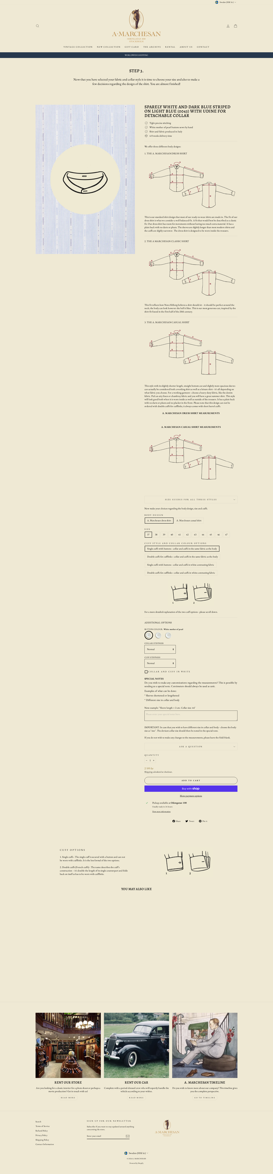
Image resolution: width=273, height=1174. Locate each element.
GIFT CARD (132, 47)
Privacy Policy (41, 1135)
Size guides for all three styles (191, 499)
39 (164, 534)
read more (68, 1098)
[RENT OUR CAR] (136, 1045)
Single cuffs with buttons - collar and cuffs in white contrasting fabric (180, 564)
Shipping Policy (42, 1139)
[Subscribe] (128, 1136)
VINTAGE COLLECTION (78, 47)
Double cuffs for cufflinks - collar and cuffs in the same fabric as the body (182, 556)
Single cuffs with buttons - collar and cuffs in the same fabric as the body (182, 548)
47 (226, 534)
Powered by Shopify (137, 1163)
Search (38, 1121)
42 (187, 534)
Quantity (151, 755)
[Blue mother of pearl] (168, 635)
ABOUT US (186, 47)
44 (203, 534)
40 (172, 534)
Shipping (148, 771)
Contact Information (45, 1144)
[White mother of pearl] (148, 635)
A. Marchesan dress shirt (159, 520)
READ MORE (136, 1098)
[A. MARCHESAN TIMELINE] (204, 1045)
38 (156, 534)
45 (211, 534)
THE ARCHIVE (152, 47)
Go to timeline (204, 1098)
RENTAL (170, 47)
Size (147, 529)
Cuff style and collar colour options (175, 543)
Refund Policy (42, 1130)
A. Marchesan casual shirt (188, 520)
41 (179, 534)
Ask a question (191, 746)
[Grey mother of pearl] (158, 635)
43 (195, 534)
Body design (154, 515)
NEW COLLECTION (108, 47)
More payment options (191, 795)
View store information (161, 811)
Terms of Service (43, 1126)
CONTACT (203, 47)
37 (148, 534)
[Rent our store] (68, 1045)
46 (218, 534)
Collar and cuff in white (169, 671)
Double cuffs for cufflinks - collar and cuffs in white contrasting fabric (181, 572)
